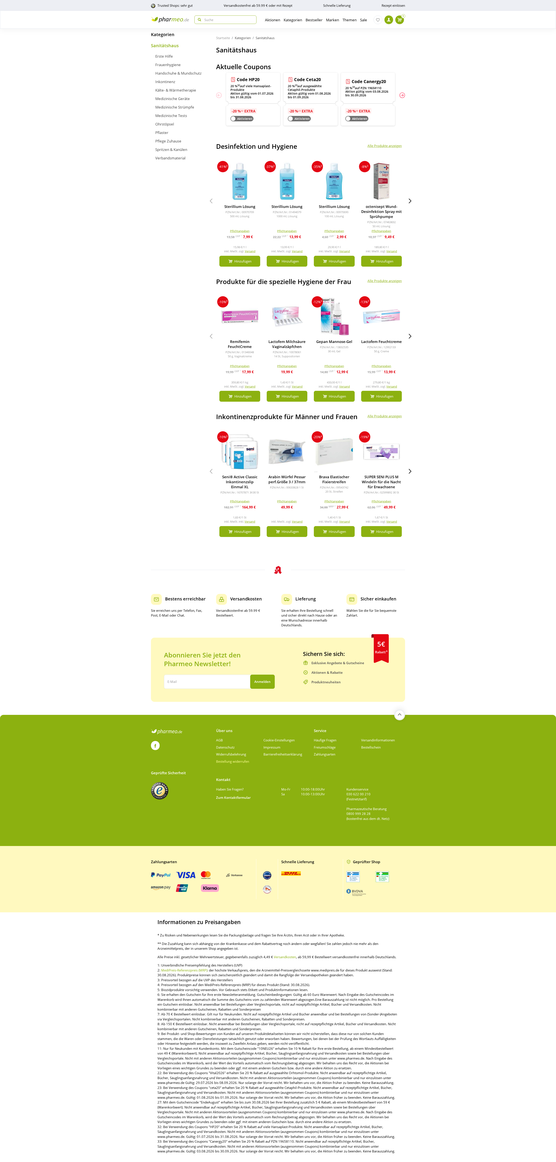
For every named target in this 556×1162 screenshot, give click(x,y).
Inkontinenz (165, 81)
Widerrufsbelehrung (231, 754)
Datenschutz (225, 747)
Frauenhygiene (168, 64)
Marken (332, 19)
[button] (402, 95)
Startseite (223, 38)
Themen (350, 19)
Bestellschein (371, 747)
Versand (250, 251)
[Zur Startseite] (170, 19)
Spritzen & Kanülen (171, 149)
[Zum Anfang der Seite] (399, 714)
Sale (363, 19)
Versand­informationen (378, 740)
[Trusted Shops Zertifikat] (159, 790)
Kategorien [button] (293, 19)
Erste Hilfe (164, 56)
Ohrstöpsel (164, 124)
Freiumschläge (325, 747)
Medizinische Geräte (172, 98)
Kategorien (162, 34)
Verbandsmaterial (170, 158)
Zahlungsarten (324, 754)
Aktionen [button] (272, 19)
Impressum (271, 747)
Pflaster (161, 132)
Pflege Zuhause (168, 141)
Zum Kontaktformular (233, 797)
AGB (219, 740)
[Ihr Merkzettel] (378, 19)
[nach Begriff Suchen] (198, 20)
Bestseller (314, 19)
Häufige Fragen (325, 740)
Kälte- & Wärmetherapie (175, 90)
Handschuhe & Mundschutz (178, 73)
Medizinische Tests (171, 115)
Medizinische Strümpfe (174, 107)
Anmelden (262, 681)
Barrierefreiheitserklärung (282, 754)
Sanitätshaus (165, 45)
